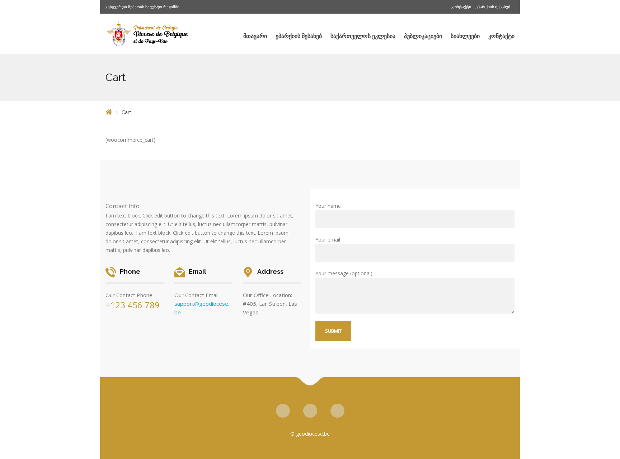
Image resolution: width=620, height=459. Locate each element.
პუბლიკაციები (423, 36)
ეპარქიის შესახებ (492, 7)
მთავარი (255, 36)
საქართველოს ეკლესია (362, 36)
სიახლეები (465, 36)
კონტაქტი (461, 7)
